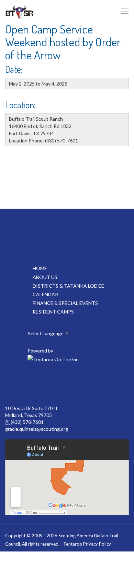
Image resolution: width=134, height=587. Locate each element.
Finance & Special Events (65, 303)
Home (40, 268)
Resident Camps (53, 312)
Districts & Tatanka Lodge (68, 286)
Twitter (66, 384)
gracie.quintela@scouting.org (36, 429)
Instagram (96, 384)
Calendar (45, 294)
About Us (45, 277)
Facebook (36, 384)
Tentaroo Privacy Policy (87, 544)
